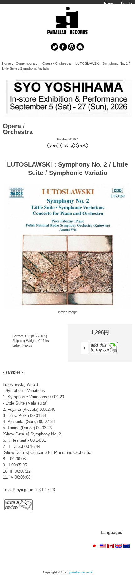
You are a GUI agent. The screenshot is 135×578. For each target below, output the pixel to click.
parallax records (80, 572)
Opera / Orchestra (56, 63)
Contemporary (27, 63)
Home (109, 4)
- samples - (13, 372)
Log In (126, 4)
